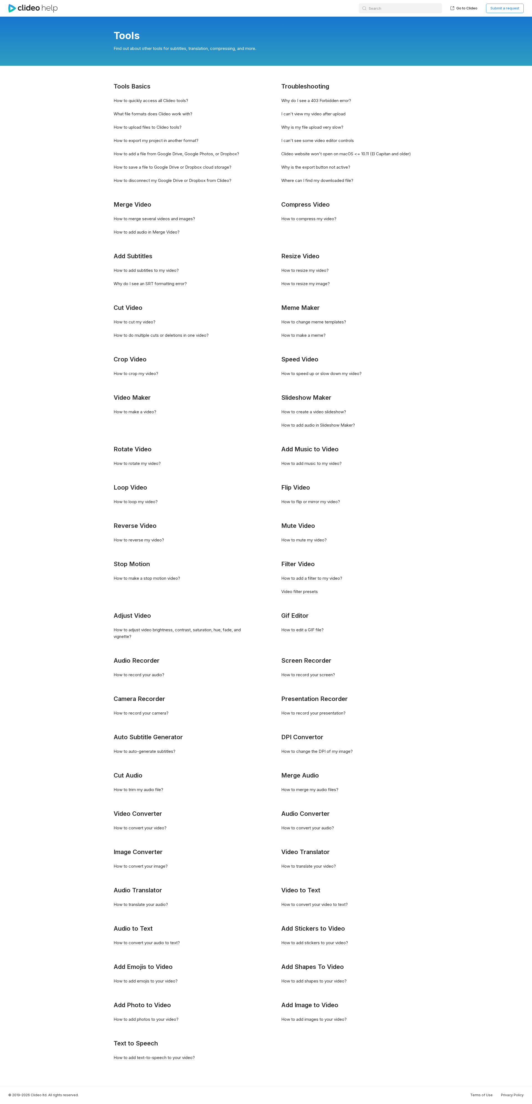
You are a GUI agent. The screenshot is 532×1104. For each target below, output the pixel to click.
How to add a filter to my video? (311, 578)
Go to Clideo (466, 8)
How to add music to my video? (311, 463)
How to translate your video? (308, 866)
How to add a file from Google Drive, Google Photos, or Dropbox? (176, 153)
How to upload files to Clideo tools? (147, 127)
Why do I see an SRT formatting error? (150, 283)
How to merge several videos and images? (154, 218)
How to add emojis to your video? (146, 981)
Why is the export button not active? (315, 167)
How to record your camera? (141, 713)
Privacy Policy (512, 1095)
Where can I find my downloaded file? (317, 180)
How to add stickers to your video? (314, 942)
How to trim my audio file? (138, 789)
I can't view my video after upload (313, 114)
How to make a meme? (303, 335)
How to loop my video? (136, 501)
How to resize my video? (305, 270)
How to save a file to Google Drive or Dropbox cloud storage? (172, 167)
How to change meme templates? (313, 322)
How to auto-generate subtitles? (144, 751)
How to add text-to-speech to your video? (154, 1057)
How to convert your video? (140, 827)
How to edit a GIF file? (302, 629)
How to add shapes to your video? (314, 981)
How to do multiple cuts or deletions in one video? (161, 335)
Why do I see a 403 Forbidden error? (316, 100)
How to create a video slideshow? (313, 411)
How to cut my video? (134, 322)
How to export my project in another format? (156, 140)
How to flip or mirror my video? (310, 501)
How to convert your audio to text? (147, 942)
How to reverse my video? (139, 540)
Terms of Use (481, 1095)
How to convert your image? (141, 866)
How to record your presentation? (313, 713)
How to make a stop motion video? (147, 578)
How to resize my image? (305, 283)
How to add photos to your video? (146, 1019)
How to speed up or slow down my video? (321, 373)
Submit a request (504, 8)
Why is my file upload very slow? (312, 127)
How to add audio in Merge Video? (147, 232)
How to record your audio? (139, 674)
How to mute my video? (304, 540)
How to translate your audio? (141, 904)
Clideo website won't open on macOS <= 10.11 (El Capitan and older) (346, 153)
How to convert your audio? (307, 827)
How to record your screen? (308, 674)
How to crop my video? (136, 373)
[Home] (33, 8)
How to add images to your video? (314, 1019)
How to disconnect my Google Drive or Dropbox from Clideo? (172, 180)
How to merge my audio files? (309, 789)
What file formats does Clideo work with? (153, 114)
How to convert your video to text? (314, 904)
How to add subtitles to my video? (146, 270)
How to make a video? (135, 411)
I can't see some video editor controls (317, 140)
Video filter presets (299, 591)
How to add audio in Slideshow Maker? (318, 425)
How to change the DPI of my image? (317, 751)
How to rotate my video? (137, 463)
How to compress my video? (308, 218)
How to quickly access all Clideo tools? (151, 100)
